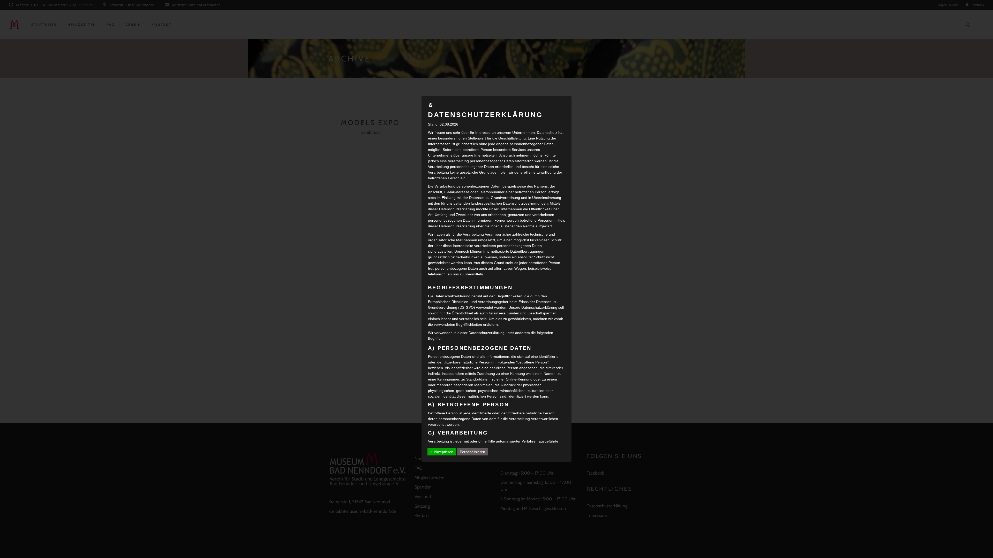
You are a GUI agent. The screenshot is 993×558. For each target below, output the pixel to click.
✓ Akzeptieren (441, 452)
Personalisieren (472, 452)
